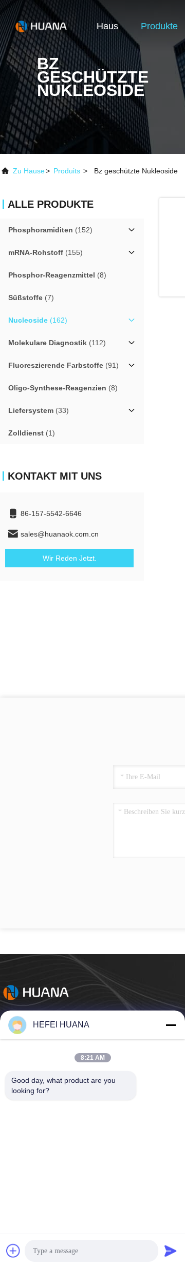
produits (66, 171)
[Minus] (170, 1025)
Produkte (159, 26)
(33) (38, 410)
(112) (57, 343)
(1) (31, 433)
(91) (63, 365)
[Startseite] (41, 26)
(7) (31, 297)
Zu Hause (29, 171)
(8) (57, 275)
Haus (107, 26)
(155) (45, 252)
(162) (37, 320)
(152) (50, 230)
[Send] (170, 1250)
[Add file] (13, 1250)
